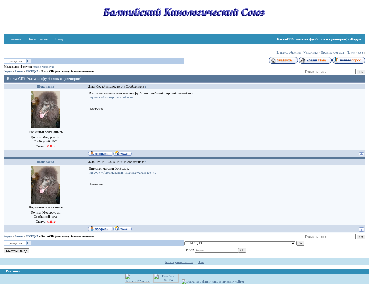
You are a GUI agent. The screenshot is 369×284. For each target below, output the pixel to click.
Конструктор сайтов (179, 262)
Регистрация (38, 39)
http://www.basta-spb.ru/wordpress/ (111, 97)
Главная (15, 39)
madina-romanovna (43, 67)
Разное (19, 71)
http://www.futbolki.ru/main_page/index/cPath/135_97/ (122, 172)
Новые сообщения (288, 52)
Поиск (351, 52)
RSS (360, 52)
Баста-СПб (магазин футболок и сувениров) (67, 71)
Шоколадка (45, 86)
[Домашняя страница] (122, 153)
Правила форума (332, 52)
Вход (59, 39)
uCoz (201, 262)
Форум (8, 71)
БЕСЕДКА (32, 71)
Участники (310, 52)
